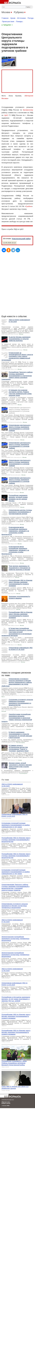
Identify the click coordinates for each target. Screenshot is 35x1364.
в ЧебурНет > (7, 25)
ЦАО (6, 115)
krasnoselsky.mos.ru (10, 67)
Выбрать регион (6, 1103)
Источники (21, 18)
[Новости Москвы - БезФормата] (11, 2)
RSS (8, 1105)
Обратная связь (6, 1102)
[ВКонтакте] (4, 250)
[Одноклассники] (8, 250)
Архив (12, 18)
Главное (5, 18)
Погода (30, 18)
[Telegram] (13, 250)
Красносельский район (21, 239)
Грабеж (29, 206)
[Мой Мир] (18, 250)
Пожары (19, 21)
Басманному (28, 110)
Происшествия (8, 21)
